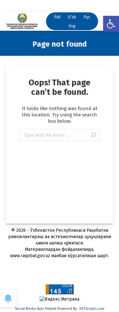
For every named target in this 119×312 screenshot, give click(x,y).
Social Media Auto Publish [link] (35, 309)
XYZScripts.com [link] (91, 309)
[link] (111, 24)
